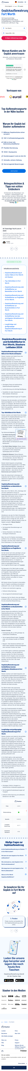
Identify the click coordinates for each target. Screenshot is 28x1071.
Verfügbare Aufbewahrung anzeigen (14, 38)
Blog (2, 1045)
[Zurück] (11, 248)
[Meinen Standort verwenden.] (24, 28)
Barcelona (4, 1033)
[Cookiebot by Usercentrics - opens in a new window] (20, 1051)
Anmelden (20, 2)
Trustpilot (18, 370)
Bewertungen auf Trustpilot (8, 471)
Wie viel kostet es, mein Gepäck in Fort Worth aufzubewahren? (12, 863)
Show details (21, 1063)
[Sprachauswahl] (15, 2)
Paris (16, 1031)
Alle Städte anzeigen (7, 1036)
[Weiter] (16, 248)
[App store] (19, 980)
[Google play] (9, 980)
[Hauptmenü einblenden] (25, 2)
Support (17, 1042)
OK (14, 1067)
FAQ (2, 1042)
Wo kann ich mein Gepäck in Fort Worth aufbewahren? (12, 857)
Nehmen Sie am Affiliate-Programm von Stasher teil (20, 1047)
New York (17, 1033)
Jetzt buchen (14, 171)
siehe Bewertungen (7, 750)
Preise (16, 1040)
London (3, 1031)
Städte (5, 1022)
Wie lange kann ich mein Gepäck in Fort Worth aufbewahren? (12, 869)
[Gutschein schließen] (26, 430)
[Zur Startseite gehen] (5, 2)
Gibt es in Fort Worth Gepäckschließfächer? (7, 876)
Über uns (3, 1040)
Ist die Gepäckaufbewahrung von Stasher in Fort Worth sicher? (13, 850)
